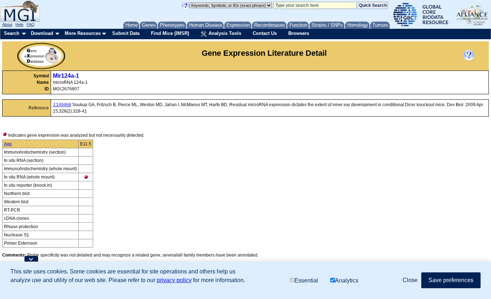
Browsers (298, 33)
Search (11, 33)
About (7, 24)
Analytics (346, 280)
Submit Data (125, 33)
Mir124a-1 (66, 76)
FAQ (31, 24)
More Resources (83, 33)
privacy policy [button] (174, 280)
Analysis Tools (224, 33)
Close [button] (410, 280)
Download (42, 33)
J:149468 (62, 104)
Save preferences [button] (450, 280)
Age (8, 143)
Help (19, 24)
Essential (306, 280)
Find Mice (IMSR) (170, 33)
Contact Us (265, 33)
